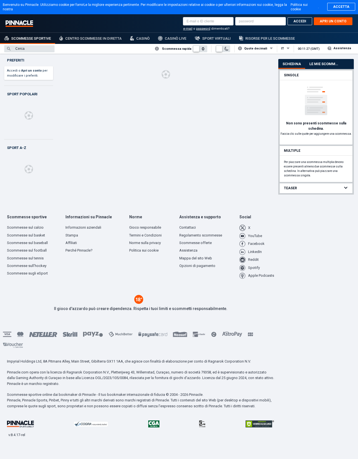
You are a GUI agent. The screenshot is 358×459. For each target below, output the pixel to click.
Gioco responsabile (145, 227)
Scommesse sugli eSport (27, 273)
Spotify (254, 268)
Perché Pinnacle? (79, 250)
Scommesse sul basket (26, 235)
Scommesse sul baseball (27, 243)
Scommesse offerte (195, 243)
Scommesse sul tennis (25, 258)
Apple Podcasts (261, 275)
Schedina (291, 64)
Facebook (256, 244)
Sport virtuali (216, 38)
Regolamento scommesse (200, 235)
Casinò (143, 38)
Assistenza (342, 48)
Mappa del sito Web (195, 258)
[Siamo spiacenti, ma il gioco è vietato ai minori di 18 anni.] (138, 302)
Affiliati (71, 243)
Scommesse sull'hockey (26, 266)
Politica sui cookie (299, 7)
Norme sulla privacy (145, 243)
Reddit (253, 259)
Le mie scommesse (326, 64)
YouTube (255, 236)
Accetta (341, 7)
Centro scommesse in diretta (93, 38)
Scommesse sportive (31, 38)
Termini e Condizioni (145, 235)
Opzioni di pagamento (197, 266)
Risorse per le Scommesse (270, 38)
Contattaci (187, 227)
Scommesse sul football (27, 250)
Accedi (299, 21)
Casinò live (175, 38)
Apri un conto (333, 21)
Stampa (71, 235)
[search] (29, 48)
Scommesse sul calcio (25, 227)
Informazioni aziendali (83, 227)
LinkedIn (255, 252)
